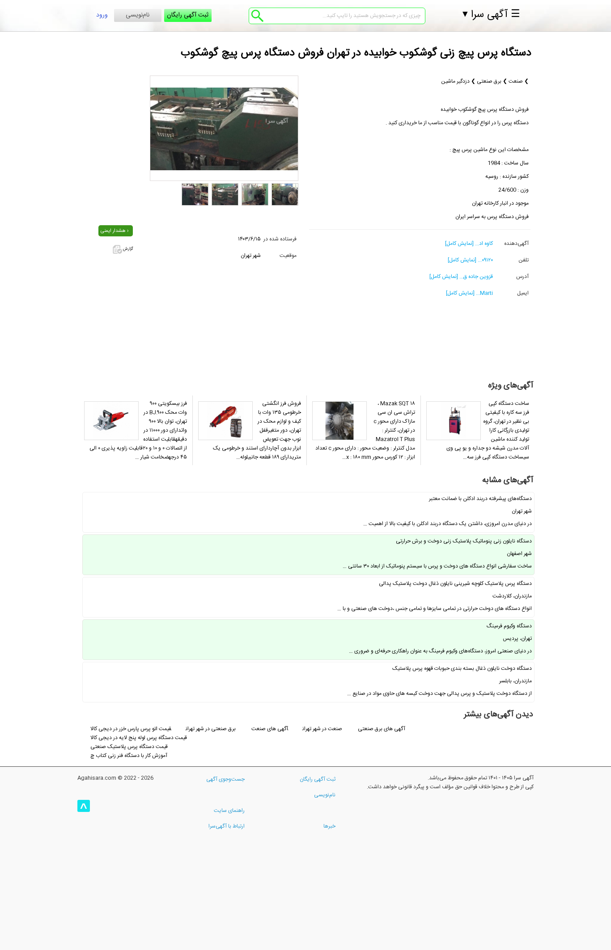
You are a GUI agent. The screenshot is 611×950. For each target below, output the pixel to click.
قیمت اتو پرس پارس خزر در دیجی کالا (130, 728)
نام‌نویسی (137, 15)
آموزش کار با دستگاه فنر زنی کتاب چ (128, 755)
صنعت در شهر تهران (323, 728)
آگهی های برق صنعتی (381, 728)
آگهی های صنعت (269, 728)
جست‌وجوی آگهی (225, 779)
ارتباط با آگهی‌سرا (226, 826)
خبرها (329, 826)
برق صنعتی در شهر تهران (211, 728)
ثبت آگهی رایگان (187, 15)
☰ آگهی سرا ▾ (491, 14)
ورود (102, 15)
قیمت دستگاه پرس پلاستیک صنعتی (129, 746)
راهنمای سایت (229, 810)
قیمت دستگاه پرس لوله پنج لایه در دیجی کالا (138, 737)
